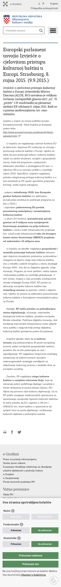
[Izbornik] (53, 30)
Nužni (6, 510)
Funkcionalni (11, 524)
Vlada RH (8, 494)
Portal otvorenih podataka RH (19, 481)
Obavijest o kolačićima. (33, 575)
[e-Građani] (17, 4)
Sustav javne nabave (14, 463)
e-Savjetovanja (11, 478)
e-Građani (8, 474)
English (54, 3)
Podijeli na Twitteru (19, 432)
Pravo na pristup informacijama (19, 459)
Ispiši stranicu (5, 432)
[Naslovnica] (30, 19)
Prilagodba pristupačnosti (44, 8)
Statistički (9, 538)
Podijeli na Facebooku (12, 432)
